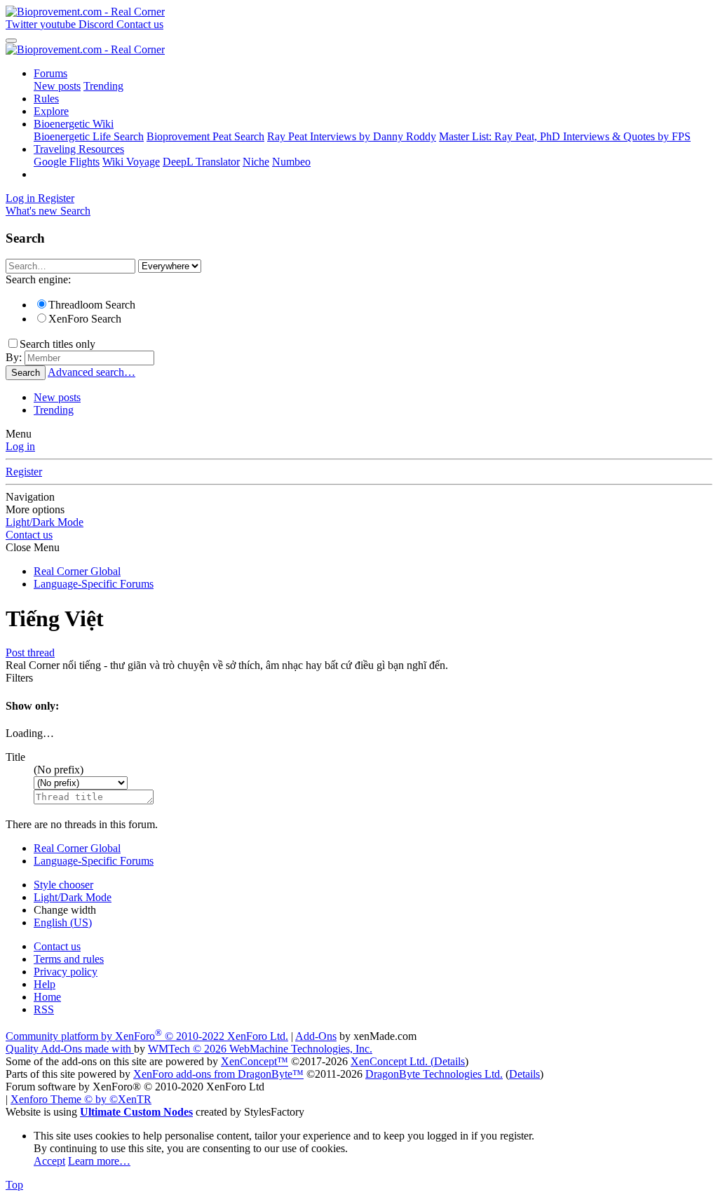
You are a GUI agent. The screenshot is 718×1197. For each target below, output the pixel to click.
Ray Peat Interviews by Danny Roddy (351, 136)
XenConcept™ (254, 1061)
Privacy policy (65, 972)
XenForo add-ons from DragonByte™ (218, 1074)
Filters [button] (19, 678)
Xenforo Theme (81, 1099)
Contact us (29, 535)
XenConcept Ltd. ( (392, 1061)
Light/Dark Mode (44, 522)
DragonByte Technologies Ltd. (434, 1074)
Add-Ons (316, 1036)
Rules (46, 98)
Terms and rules (69, 959)
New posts (57, 86)
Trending (103, 86)
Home (47, 997)
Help (44, 984)
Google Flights (67, 162)
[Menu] (11, 41)
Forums (50, 73)
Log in (20, 446)
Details (449, 1061)
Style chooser (63, 885)
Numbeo (291, 162)
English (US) (63, 922)
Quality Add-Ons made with (70, 1049)
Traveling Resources (79, 149)
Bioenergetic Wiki (74, 124)
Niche (256, 162)
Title (15, 757)
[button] (58, 770)
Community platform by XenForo (147, 1036)
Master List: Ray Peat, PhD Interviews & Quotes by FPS (565, 136)
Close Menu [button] (33, 547)
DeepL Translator (201, 162)
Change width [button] (65, 910)
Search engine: (38, 279)
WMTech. (260, 1049)
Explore (51, 111)
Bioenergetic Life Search (89, 136)
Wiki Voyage (131, 162)
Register (24, 472)
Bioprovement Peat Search (205, 136)
